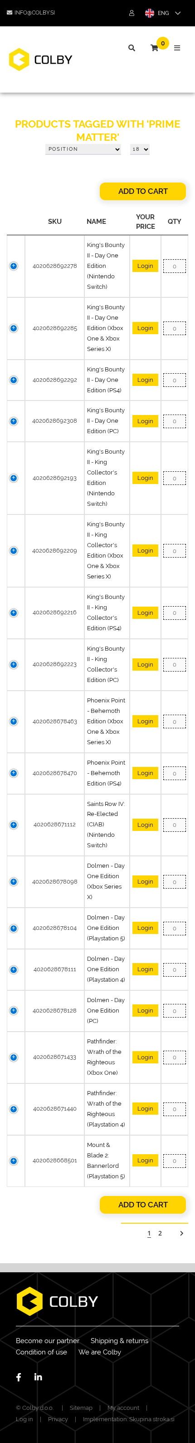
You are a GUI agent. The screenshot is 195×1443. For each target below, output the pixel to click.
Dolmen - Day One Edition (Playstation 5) (106, 928)
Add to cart (143, 191)
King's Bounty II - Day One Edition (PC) (106, 421)
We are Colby (99, 1352)
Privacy (58, 1419)
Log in (24, 1419)
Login (145, 265)
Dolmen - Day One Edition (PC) (106, 1010)
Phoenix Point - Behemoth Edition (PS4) (106, 773)
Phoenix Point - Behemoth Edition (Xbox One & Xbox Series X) (106, 721)
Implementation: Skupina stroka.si (129, 1419)
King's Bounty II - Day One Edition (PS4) (106, 380)
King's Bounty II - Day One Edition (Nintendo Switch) (106, 266)
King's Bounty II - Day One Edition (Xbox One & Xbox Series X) (106, 328)
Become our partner (47, 1341)
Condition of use (41, 1352)
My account (123, 1407)
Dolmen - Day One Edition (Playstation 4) (106, 969)
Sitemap (81, 1407)
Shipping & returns (119, 1341)
